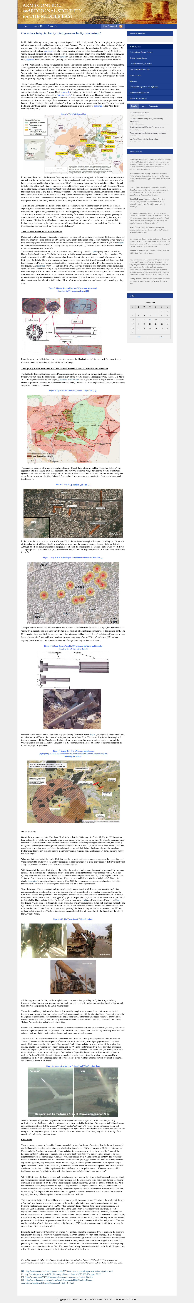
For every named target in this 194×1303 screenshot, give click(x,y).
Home (26, 26)
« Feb (138, 336)
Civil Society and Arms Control (141, 52)
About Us (38, 26)
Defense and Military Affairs (140, 69)
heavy (118, 900)
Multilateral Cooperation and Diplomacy (144, 86)
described (41, 265)
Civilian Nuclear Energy (138, 58)
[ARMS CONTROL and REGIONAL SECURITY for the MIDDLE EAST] (52, 11)
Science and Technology (138, 98)
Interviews (133, 81)
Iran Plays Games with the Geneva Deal (144, 139)
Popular (134, 106)
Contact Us (52, 26)
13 (150, 319)
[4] (101, 558)
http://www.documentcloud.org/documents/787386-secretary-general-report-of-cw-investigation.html (69, 1271)
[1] (22, 1271)
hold (50, 188)
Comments (153, 106)
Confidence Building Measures (141, 63)
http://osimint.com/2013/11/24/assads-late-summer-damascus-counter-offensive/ (59, 1277)
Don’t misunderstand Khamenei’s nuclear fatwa (147, 127)
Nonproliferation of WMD (139, 92)
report (121, 242)
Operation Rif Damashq (69, 379)
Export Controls (135, 75)
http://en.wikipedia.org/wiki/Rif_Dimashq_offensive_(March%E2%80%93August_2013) (63, 1274)
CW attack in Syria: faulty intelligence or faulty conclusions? (61, 33)
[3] (22, 1277)
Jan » (162, 336)
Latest (143, 106)
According (32, 880)
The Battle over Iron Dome (139, 112)
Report (92, 734)
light (85, 900)
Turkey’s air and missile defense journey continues (148, 133)
